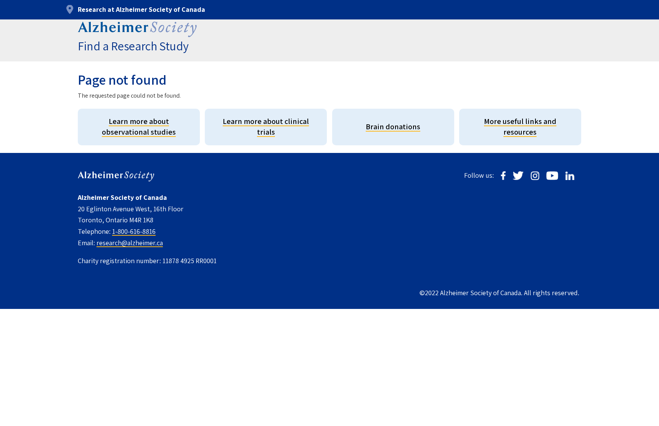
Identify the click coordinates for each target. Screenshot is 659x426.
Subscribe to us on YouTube (552, 175)
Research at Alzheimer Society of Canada (141, 9)
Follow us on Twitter (518, 175)
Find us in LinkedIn (569, 175)
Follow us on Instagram (534, 175)
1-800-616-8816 (134, 231)
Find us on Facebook (503, 175)
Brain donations (393, 127)
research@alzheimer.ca (129, 242)
